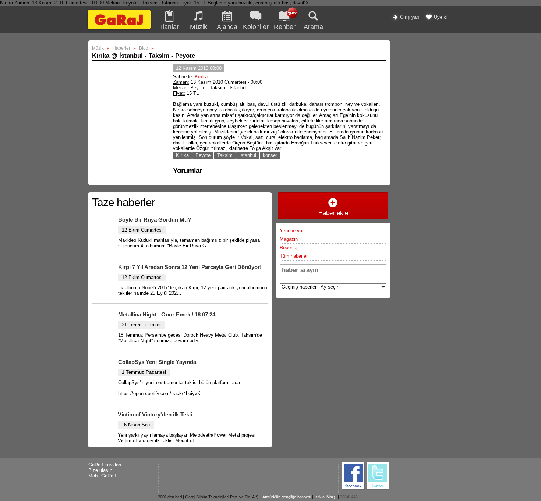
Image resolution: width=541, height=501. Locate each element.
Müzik (198, 27)
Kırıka (201, 76)
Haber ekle (333, 213)
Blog (143, 48)
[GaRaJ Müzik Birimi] (119, 29)
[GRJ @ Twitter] (378, 489)
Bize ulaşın (100, 470)
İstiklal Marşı (325, 497)
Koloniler (256, 27)
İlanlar (170, 27)
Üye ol (440, 17)
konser (270, 155)
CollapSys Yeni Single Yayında (157, 362)
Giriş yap (409, 17)
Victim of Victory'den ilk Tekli (155, 414)
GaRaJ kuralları (104, 465)
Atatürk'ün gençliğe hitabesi (286, 497)
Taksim (225, 155)
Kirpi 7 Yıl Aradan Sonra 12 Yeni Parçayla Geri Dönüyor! (190, 267)
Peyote (203, 155)
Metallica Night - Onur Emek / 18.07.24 (166, 314)
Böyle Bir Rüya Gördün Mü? (154, 219)
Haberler (121, 48)
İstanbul (247, 155)
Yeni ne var (292, 230)
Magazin (289, 239)
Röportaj (288, 247)
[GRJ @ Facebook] (353, 489)
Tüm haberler (294, 256)
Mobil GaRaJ (102, 476)
